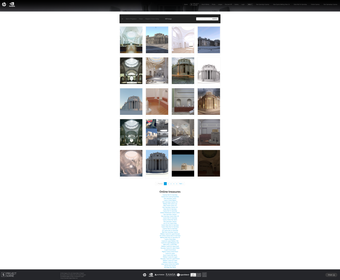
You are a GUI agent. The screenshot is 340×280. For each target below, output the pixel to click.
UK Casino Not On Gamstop (170, 230)
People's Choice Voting (152, 19)
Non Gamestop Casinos (330, 4)
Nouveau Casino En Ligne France (170, 258)
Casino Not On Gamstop (170, 211)
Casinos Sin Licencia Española (170, 196)
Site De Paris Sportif (170, 266)
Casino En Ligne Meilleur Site (170, 241)
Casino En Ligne (170, 253)
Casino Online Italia (170, 239)
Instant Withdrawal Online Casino (170, 212)
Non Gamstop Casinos (262, 4)
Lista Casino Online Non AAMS (170, 264)
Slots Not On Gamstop (300, 4)
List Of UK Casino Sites (170, 223)
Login (243, 4)
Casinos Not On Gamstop (170, 195)
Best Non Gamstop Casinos (170, 232)
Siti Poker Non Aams (170, 267)
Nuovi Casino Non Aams (170, 255)
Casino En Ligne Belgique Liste (170, 242)
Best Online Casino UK (170, 205)
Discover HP (228, 4)
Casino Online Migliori (170, 200)
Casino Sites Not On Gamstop (170, 225)
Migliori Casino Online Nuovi (170, 251)
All (122, 19)
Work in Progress (131, 19)
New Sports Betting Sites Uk (281, 4)
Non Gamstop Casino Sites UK (170, 216)
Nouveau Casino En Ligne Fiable (170, 248)
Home (186, 4)
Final (140, 19)
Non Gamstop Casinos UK (170, 202)
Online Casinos (315, 4)
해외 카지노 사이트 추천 (170, 244)
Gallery (237, 4)
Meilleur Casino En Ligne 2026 (170, 246)
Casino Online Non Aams (170, 219)
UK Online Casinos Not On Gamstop (170, 235)
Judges (220, 4)
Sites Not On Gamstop (170, 209)
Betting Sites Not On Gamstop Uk (170, 237)
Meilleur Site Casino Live (170, 203)
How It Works (205, 4)
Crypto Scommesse (170, 250)
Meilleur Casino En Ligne (170, 257)
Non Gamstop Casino (170, 198)
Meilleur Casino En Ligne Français (170, 234)
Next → (181, 183)
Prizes (213, 4)
